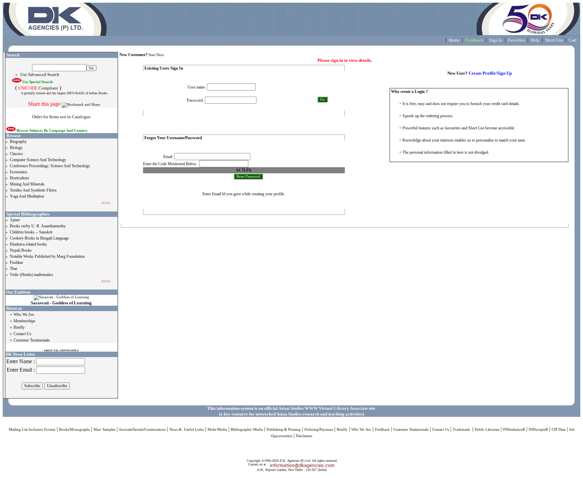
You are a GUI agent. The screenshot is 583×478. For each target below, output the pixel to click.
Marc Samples (104, 429)
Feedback (382, 429)
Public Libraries (487, 429)
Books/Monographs (74, 429)
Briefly (342, 429)
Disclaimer (304, 436)
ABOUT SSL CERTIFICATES (61, 350)
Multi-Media (217, 429)
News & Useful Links (186, 429)
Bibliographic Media (247, 429)
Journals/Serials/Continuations (142, 429)
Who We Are (361, 429)
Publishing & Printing (284, 429)
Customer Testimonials (410, 429)
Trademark (462, 429)
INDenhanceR (514, 429)
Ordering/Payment (318, 429)
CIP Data (558, 429)
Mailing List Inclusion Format (32, 429)
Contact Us (440, 429)
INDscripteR (538, 429)
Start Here (156, 55)
